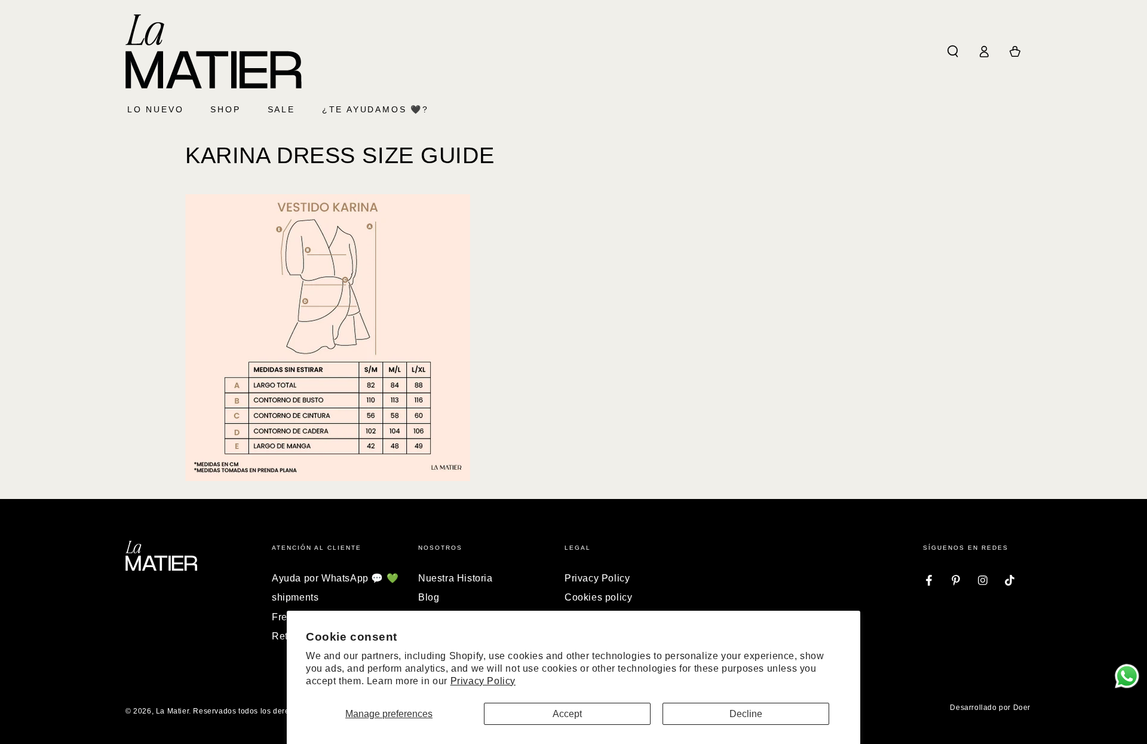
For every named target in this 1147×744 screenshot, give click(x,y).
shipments (295, 597)
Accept (567, 714)
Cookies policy (598, 597)
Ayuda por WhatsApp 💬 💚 (335, 578)
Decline (745, 714)
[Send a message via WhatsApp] (1127, 676)
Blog (428, 597)
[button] (952, 51)
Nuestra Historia (455, 578)
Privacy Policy (483, 681)
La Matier (172, 711)
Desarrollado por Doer (990, 707)
